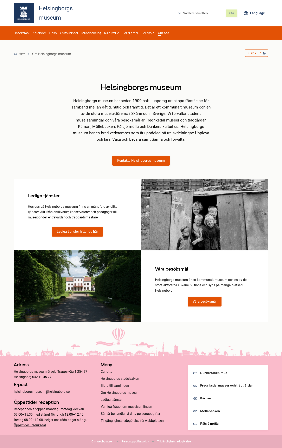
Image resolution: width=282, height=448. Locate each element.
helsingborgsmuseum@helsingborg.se (42, 392)
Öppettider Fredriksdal (30, 425)
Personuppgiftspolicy (135, 441)
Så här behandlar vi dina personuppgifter (130, 414)
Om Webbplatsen (102, 441)
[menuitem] (22, 33)
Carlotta (106, 372)
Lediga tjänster (111, 400)
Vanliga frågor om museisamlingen (126, 407)
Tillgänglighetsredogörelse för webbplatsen (132, 421)
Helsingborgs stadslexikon (120, 379)
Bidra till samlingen (115, 386)
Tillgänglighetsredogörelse (174, 441)
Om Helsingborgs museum (120, 393)
